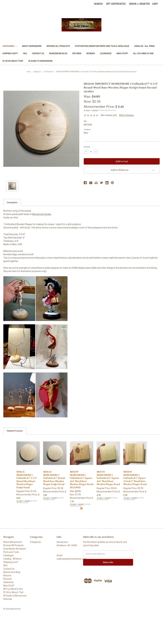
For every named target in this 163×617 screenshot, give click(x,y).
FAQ (25, 53)
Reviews (90, 53)
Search (98, 4)
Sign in (132, 4)
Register (145, 4)
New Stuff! (122, 53)
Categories (9, 46)
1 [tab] (81, 508)
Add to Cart (28, 456)
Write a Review (126, 115)
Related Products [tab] (15, 431)
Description (12, 202)
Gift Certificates (116, 4)
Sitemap (7, 599)
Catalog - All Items (144, 46)
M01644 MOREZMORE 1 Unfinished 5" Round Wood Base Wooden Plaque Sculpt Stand (54, 478)
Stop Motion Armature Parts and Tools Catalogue (102, 46)
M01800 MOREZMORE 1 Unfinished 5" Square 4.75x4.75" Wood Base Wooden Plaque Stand (135, 478)
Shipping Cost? (10, 53)
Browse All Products (58, 46)
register (95, 110)
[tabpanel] (28, 471)
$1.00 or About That (13, 61)
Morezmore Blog (58, 53)
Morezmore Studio (41, 214)
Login (88, 110)
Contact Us (38, 53)
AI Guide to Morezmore (40, 61)
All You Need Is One (143, 53)
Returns (76, 53)
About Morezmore (32, 46)
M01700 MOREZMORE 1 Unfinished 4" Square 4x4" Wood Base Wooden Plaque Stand (108, 478)
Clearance (105, 53)
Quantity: (87, 147)
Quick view (28, 450)
